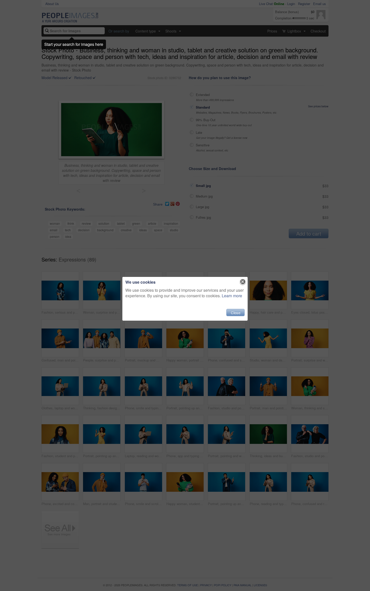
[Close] (242, 282)
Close (235, 312)
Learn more (232, 296)
